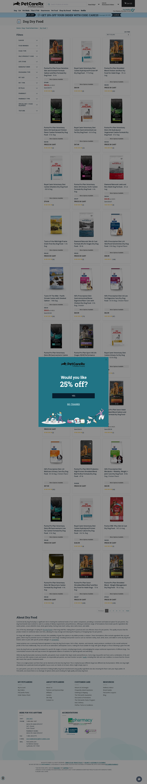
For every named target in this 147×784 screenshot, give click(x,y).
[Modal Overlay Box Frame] (73, 392)
